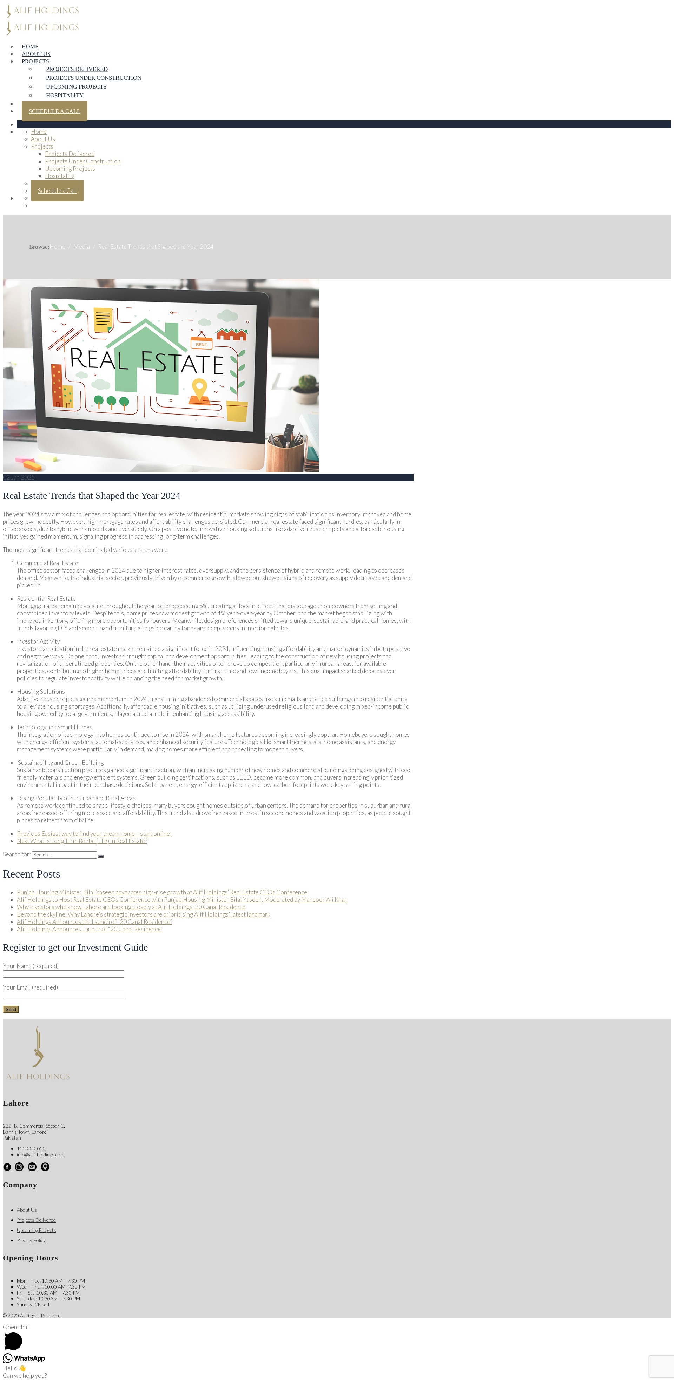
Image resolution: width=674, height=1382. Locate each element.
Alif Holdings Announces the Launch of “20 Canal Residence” (94, 921)
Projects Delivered (77, 69)
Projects (35, 61)
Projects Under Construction (93, 77)
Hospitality (65, 95)
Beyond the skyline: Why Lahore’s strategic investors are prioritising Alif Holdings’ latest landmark (143, 914)
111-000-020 (31, 1149)
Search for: (17, 854)
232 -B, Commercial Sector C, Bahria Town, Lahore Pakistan (34, 1132)
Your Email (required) (30, 987)
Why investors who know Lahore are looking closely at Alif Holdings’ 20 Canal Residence (131, 907)
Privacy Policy (31, 1240)
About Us (36, 54)
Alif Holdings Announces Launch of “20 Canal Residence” (90, 929)
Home (30, 47)
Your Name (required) (31, 966)
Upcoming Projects (76, 86)
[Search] (101, 856)
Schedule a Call (54, 111)
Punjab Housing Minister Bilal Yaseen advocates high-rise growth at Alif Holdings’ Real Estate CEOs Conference (162, 892)
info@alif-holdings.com (40, 1155)
